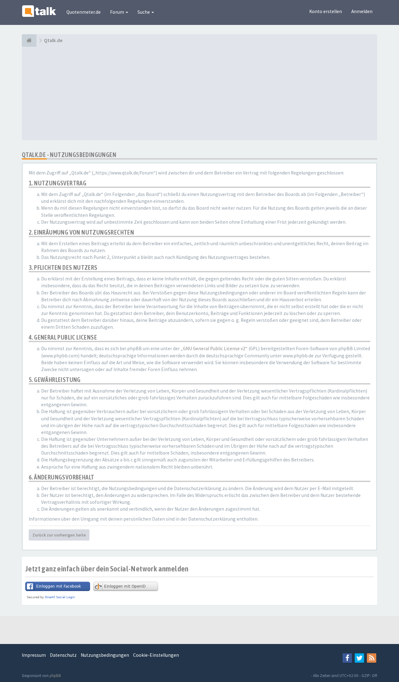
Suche (144, 12)
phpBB (55, 675)
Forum (117, 12)
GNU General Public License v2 (214, 348)
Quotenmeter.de (83, 12)
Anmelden (362, 11)
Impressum (34, 655)
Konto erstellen (325, 11)
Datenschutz (63, 655)
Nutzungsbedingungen (105, 655)
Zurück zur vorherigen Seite (59, 535)
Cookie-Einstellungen (156, 655)
